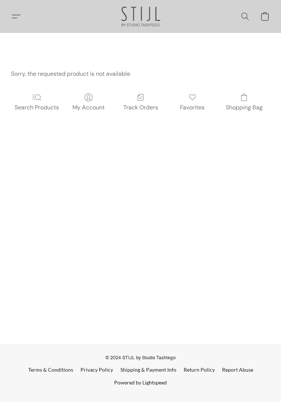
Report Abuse (237, 370)
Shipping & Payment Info (148, 370)
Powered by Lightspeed (140, 382)
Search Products (37, 107)
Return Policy (199, 370)
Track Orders (140, 107)
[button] (140, 16)
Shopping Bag (244, 107)
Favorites (192, 107)
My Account (88, 107)
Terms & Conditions (50, 370)
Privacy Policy (96, 370)
